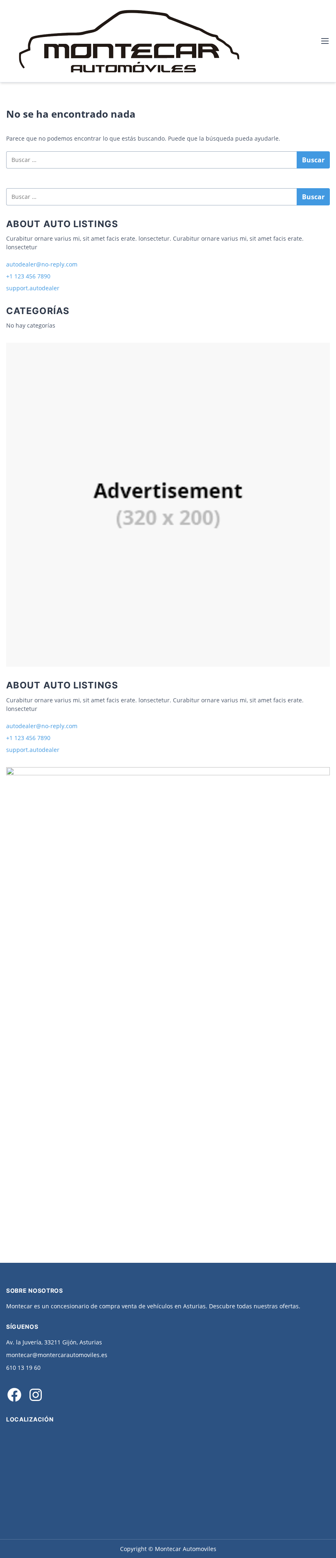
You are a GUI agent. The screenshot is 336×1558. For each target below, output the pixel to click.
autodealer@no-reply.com (41, 264)
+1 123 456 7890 (28, 276)
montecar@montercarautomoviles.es (56, 1355)
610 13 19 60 (23, 1367)
